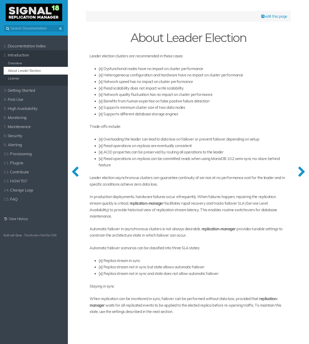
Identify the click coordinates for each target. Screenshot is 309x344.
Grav (19, 235)
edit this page (275, 16)
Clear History (18, 219)
